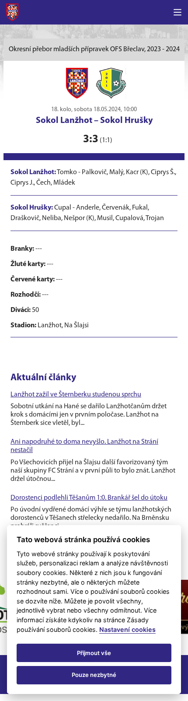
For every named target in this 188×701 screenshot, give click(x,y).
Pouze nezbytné (94, 674)
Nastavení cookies (127, 629)
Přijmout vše (94, 652)
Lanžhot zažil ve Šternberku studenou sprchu (75, 394)
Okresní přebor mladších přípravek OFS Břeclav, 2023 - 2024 (94, 49)
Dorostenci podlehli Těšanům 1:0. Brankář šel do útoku (88, 497)
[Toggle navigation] (178, 12)
